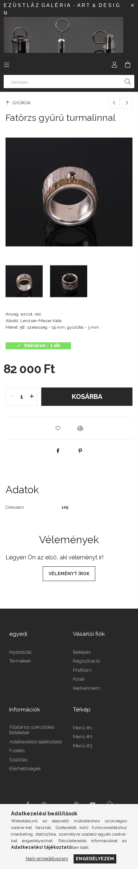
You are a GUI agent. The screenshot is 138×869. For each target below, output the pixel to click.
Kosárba (87, 396)
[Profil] (114, 64)
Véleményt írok (69, 573)
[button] (58, 428)
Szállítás (18, 759)
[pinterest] (80, 450)
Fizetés (17, 750)
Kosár (79, 679)
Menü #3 (82, 746)
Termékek (20, 661)
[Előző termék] (114, 102)
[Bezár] (132, 5)
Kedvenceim (86, 688)
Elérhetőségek (25, 768)
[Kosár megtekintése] (127, 64)
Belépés (82, 652)
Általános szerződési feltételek (31, 730)
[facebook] (58, 450)
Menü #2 (82, 736)
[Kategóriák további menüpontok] (6, 64)
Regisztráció (86, 661)
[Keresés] (127, 81)
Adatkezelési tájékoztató (35, 741)
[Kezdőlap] (63, 34)
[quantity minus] (11, 396)
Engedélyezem (95, 858)
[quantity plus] (31, 396)
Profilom (82, 670)
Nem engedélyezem (47, 858)
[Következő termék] (126, 102)
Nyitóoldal (20, 652)
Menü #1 (82, 728)
